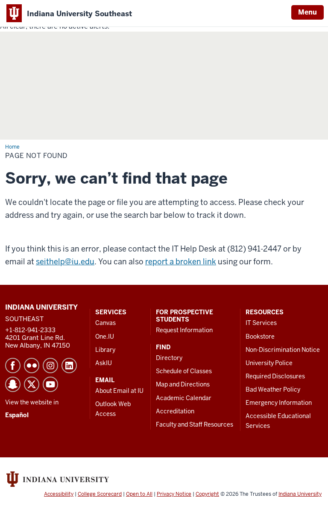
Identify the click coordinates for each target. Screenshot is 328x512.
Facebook (12, 365)
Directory (169, 358)
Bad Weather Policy (273, 389)
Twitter (31, 384)
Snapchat (12, 384)
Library (105, 350)
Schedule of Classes (184, 371)
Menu (307, 12)
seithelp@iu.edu (65, 261)
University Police (269, 363)
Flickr (31, 365)
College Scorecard (100, 494)
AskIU (103, 363)
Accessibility (58, 494)
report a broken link (180, 261)
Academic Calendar (183, 398)
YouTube (50, 384)
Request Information (184, 330)
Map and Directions (183, 384)
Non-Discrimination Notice (283, 350)
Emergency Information (279, 403)
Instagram (50, 365)
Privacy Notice (174, 494)
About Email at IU (119, 391)
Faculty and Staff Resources (194, 424)
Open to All (139, 494)
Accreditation (175, 411)
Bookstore (260, 336)
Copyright (207, 494)
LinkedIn (69, 365)
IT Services (261, 323)
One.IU (104, 336)
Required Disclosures (275, 376)
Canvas (105, 323)
